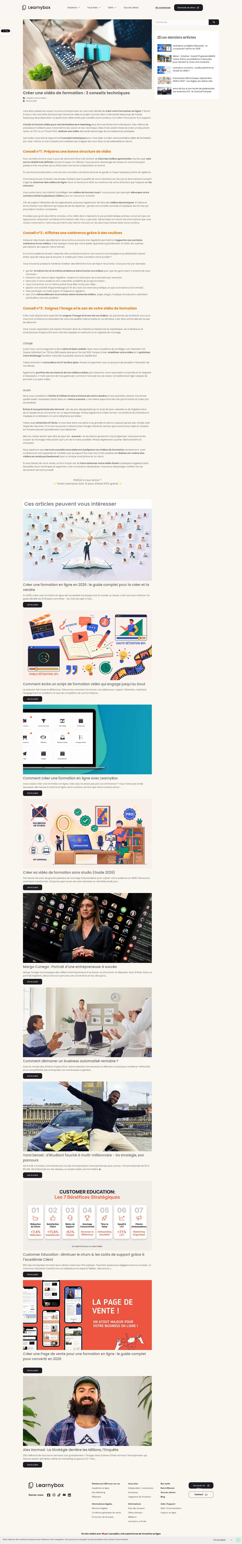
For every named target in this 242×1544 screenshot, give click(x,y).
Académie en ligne (100, 1488)
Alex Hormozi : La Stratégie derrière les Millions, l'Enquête (70, 1449)
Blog (163, 1496)
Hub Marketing (98, 1492)
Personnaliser (220, 1540)
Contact (199, 1494)
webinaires (116, 141)
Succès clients (131, 7)
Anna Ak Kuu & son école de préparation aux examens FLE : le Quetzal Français (194, 90)
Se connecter (163, 7)
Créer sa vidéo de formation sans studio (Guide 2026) (69, 872)
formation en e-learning (76, 124)
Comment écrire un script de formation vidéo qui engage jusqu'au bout (84, 684)
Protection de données (103, 1517)
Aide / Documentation (171, 1508)
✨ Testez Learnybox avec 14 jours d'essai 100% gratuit (85, 483)
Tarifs (110, 7)
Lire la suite (32, 604)
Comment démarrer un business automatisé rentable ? (70, 1061)
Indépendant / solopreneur (140, 1488)
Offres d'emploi (135, 1512)
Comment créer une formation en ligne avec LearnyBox (70, 778)
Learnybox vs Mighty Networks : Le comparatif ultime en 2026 (190, 47)
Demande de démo (187, 7)
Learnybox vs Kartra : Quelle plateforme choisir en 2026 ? (193, 69)
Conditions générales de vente (106, 1512)
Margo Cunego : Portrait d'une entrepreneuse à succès (70, 966)
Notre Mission (167, 1488)
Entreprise (133, 1492)
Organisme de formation (139, 1496)
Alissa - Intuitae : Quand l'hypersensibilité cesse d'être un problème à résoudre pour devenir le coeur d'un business (194, 59)
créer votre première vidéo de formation (128, 138)
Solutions (72, 7)
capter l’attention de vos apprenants (51, 202)
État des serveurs (136, 1508)
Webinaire (96, 1496)
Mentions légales (100, 1508)
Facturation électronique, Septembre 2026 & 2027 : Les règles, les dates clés (192, 79)
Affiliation (132, 1517)
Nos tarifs (165, 1483)
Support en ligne (168, 1512)
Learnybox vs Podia (137, 1521)
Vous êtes (92, 7)
